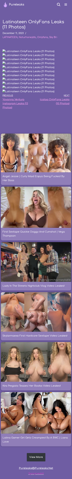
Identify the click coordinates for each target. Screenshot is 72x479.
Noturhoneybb (27, 37)
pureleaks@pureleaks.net (36, 468)
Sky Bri (53, 37)
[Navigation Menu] (65, 4)
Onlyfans (42, 37)
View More (36, 457)
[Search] (58, 4)
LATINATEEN (10, 37)
